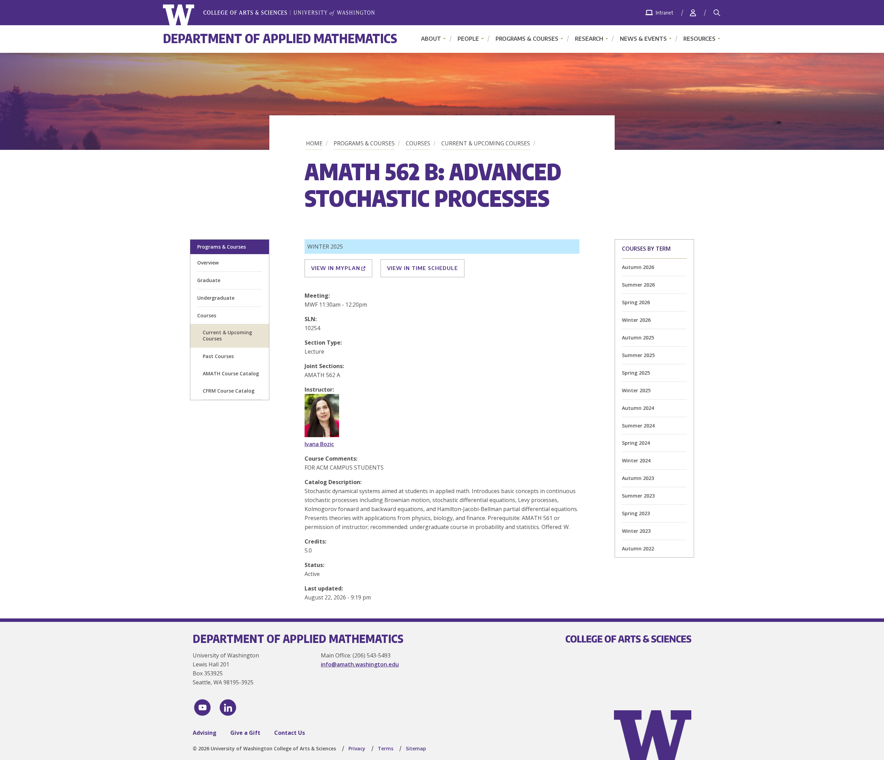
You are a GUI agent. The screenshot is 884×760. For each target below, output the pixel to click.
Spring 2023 (636, 513)
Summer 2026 (638, 284)
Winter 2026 (636, 320)
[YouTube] (202, 707)
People (468, 38)
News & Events (643, 38)
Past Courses (218, 356)
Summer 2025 (638, 355)
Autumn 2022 (638, 548)
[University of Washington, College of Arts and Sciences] (269, 15)
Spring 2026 (636, 302)
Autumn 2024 (638, 408)
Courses (418, 143)
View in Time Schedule (422, 268)
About (431, 38)
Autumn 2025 (638, 337)
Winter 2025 (636, 390)
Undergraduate (215, 298)
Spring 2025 (636, 372)
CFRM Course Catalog (228, 390)
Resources (699, 38)
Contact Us (289, 733)
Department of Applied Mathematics (280, 38)
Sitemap (416, 748)
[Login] (693, 12)
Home (314, 143)
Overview (208, 262)
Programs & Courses (527, 38)
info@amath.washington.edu (360, 664)
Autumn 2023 (638, 478)
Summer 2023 (638, 495)
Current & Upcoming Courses (485, 143)
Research (589, 38)
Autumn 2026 (638, 267)
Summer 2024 (638, 425)
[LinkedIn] (228, 707)
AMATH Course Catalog (231, 373)
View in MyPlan (335, 268)
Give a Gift (245, 733)
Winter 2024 (636, 460)
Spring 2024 (636, 443)
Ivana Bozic (319, 444)
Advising (205, 733)
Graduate (208, 280)
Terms (385, 748)
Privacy (356, 748)
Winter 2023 (636, 531)
